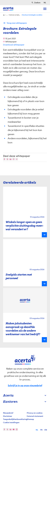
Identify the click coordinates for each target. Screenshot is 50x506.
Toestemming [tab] (9, 209)
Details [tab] (25, 209)
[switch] (43, 260)
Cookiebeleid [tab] (40, 209)
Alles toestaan (25, 286)
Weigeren (25, 294)
